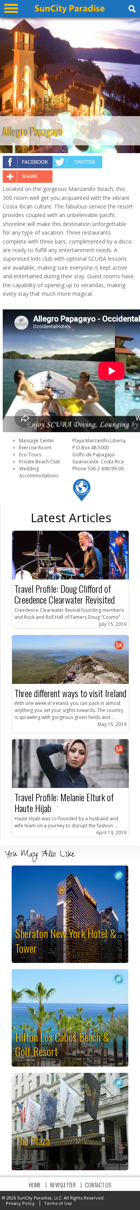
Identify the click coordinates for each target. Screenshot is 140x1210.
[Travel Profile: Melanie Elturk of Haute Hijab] (70, 786)
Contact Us (98, 1185)
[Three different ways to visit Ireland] (70, 682)
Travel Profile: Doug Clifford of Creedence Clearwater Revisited (64, 593)
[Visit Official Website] (81, 500)
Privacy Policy (20, 1203)
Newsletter (63, 1185)
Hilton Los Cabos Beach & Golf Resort (62, 1044)
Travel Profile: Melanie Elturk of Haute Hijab (64, 802)
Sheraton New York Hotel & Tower (66, 940)
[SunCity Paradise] (70, 12)
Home (35, 1185)
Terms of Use (58, 1203)
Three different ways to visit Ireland (70, 693)
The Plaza (32, 1140)
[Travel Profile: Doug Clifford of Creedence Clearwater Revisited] (70, 577)
